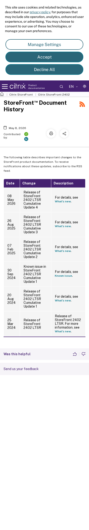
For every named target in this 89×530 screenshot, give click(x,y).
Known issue (63, 275)
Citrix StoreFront (21, 94)
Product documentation (36, 86)
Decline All (44, 69)
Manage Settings (44, 44)
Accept (44, 56)
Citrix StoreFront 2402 (54, 94)
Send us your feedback (21, 369)
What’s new (63, 201)
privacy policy (40, 12)
